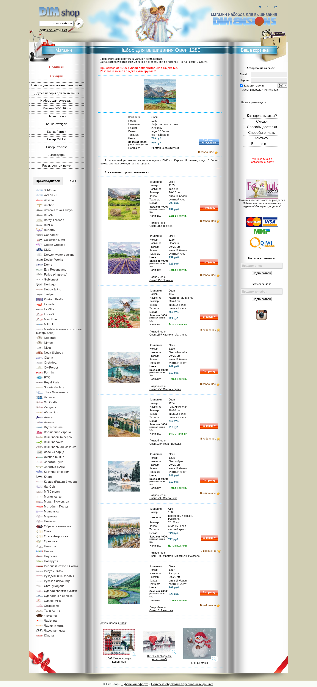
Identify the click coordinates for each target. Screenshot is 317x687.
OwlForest (51, 367)
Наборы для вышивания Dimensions (56, 85)
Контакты (261, 138)
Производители (48, 181)
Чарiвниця (51, 620)
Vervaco (49, 397)
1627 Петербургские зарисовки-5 (159, 658)
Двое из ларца (54, 452)
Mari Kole (50, 319)
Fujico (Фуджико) (55, 274)
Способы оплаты (262, 132)
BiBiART (49, 215)
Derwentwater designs (59, 254)
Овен (47, 531)
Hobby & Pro (52, 289)
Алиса (48, 417)
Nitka (47, 347)
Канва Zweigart (56, 124)
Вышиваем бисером (58, 437)
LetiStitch (50, 309)
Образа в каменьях (57, 526)
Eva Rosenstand (55, 269)
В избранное (206, 152)
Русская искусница (57, 581)
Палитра (50, 546)
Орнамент (51, 541)
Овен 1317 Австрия (161, 610)
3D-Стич (50, 190)
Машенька (51, 511)
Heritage (50, 284)
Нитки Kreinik (57, 116)
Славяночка (52, 600)
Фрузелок (50, 615)
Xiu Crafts (50, 402)
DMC (47, 249)
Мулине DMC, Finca (57, 108)
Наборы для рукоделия (56, 100)
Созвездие (51, 605)
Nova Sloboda (53, 352)
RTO (47, 377)
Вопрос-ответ (262, 144)
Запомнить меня (253, 85)
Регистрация (271, 89)
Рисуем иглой (53, 571)
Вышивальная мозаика (60, 447)
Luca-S (49, 314)
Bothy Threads (54, 220)
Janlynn (49, 294)
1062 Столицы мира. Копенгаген (119, 660)
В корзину (209, 208)
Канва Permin (56, 131)
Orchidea (50, 362)
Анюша (49, 422)
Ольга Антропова (56, 536)
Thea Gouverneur (56, 392)
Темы (72, 181)
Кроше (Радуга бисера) (60, 481)
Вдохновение (53, 427)
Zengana (50, 407)
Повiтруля (51, 561)
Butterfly (49, 230)
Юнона (49, 635)
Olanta (48, 357)
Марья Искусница (56, 501)
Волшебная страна (57, 432)
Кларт (48, 476)
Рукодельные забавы (59, 576)
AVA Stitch (51, 195)
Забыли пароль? (252, 89)
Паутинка (50, 556)
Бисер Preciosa (56, 147)
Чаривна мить (54, 625)
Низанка (50, 521)
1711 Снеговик (199, 663)
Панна (48, 551)
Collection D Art (54, 239)
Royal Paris (52, 382)
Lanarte (49, 304)
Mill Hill (48, 324)
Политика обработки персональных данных (182, 684)
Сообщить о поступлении (209, 141)
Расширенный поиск (56, 165)
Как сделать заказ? (262, 116)
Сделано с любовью (58, 595)
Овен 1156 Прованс (161, 280)
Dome (48, 264)
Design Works (53, 259)
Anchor (49, 205)
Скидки (56, 76)
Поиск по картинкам (53, 30)
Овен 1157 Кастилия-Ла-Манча (168, 334)
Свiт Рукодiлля (54, 586)
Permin (49, 372)
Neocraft (50, 337)
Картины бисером (56, 471)
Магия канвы (53, 496)
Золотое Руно (53, 461)
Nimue (48, 342)
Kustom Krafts (53, 299)
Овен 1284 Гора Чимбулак (165, 443)
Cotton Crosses (54, 244)
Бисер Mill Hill (56, 139)
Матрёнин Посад (56, 506)
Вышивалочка (53, 442)
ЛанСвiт (49, 486)
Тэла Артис (52, 610)
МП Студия (52, 491)
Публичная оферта (134, 684)
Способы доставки (262, 127)
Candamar (51, 234)
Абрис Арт (51, 412)
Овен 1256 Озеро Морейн (165, 389)
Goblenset (51, 279)
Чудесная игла (54, 630)
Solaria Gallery (54, 387)
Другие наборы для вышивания (57, 93)
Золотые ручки (54, 466)
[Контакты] (276, 7)
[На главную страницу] (260, 7)
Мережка (50, 516)
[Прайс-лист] (268, 7)
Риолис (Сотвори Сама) (61, 566)
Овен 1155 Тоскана (161, 225)
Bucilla (48, 225)
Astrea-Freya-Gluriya (58, 210)
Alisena (49, 200)
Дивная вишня (54, 457)
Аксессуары (57, 154)
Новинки (56, 67)
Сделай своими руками (60, 590)
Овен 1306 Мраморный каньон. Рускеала (174, 556)
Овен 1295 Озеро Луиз (163, 498)
